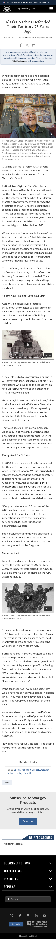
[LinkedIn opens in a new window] (36, 915)
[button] (51, 8)
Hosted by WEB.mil (28, 936)
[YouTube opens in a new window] (44, 915)
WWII (7, 782)
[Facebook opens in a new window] (20, 915)
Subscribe (28, 821)
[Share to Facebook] (21, 46)
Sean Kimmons (27, 37)
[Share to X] (27, 46)
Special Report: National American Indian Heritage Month (28, 771)
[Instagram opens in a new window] (28, 915)
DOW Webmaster (19, 61)
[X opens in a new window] (11, 915)
